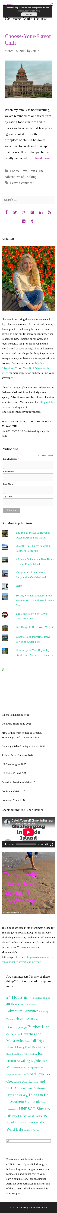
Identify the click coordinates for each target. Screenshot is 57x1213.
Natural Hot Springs (29, 1067)
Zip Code (7, 496)
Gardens (43, 1047)
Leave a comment (22, 183)
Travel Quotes (12, 1109)
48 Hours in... (16, 1004)
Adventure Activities (22, 1011)
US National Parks (30, 1116)
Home (19, 585)
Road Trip (35, 1074)
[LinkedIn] (40, 212)
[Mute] (46, 844)
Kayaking (23, 1061)
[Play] (5, 844)
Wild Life (14, 1129)
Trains (43, 1102)
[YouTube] (49, 212)
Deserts (27, 1041)
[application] (28, 832)
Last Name (8, 484)
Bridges (23, 1027)
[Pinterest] (32, 212)
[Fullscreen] (51, 844)
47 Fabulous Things (40, 998)
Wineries (28, 1130)
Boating (12, 1027)
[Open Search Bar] (52, 5)
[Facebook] (6, 212)
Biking (34, 1019)
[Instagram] (23, 212)
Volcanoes (26, 1123)
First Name (8, 471)
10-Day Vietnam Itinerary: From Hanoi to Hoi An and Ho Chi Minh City (35, 600)
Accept (29, 14)
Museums (13, 1067)
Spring (24, 1095)
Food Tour (31, 1047)
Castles (10, 1034)
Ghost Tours (11, 1054)
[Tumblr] (32, 221)
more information (32, 11)
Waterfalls (37, 1122)
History (33, 1054)
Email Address (11, 458)
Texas (33, 171)
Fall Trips (37, 1041)
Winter (36, 1130)
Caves (17, 1035)
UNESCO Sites (31, 1108)
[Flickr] (23, 221)
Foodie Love (18, 171)
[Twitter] (15, 212)
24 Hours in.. (17, 997)
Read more (42, 158)
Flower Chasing (15, 1047)
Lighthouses (39, 1061)
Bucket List (38, 1026)
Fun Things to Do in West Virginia (35, 626)
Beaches (23, 1018)
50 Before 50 (31, 1005)
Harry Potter (23, 1054)
